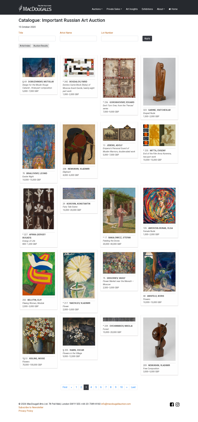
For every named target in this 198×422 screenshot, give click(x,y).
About (160, 9)
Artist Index (25, 46)
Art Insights (132, 9)
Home (174, 9)
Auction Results (40, 46)
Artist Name (66, 32)
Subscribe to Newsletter (31, 407)
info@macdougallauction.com (116, 404)
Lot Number (107, 32)
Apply (147, 38)
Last (133, 387)
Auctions (96, 9)
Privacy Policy (26, 411)
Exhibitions (147, 9)
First (65, 387)
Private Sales (113, 9)
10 (121, 387)
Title (21, 32)
